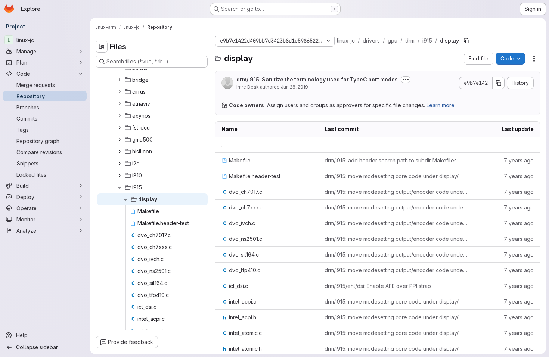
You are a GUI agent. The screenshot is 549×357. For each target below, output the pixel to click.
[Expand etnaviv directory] (119, 103)
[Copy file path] (466, 41)
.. (222, 145)
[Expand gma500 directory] (119, 139)
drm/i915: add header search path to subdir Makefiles (391, 160)
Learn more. (441, 105)
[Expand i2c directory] (119, 163)
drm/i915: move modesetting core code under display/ (392, 176)
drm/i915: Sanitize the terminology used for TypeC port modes (317, 79)
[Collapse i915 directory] (119, 187)
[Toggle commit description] (405, 79)
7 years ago (519, 160)
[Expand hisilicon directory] (119, 151)
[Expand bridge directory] (119, 79)
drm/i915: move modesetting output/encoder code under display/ (396, 192)
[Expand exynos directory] (119, 115)
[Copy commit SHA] (499, 83)
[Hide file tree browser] (102, 47)
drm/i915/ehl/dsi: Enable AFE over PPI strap (378, 286)
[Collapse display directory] (125, 199)
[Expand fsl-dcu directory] (119, 127)
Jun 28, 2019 (294, 87)
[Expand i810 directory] (119, 175)
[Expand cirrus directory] (119, 91)
